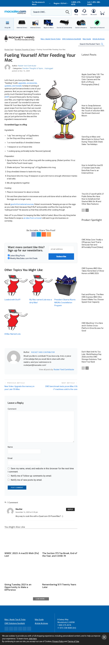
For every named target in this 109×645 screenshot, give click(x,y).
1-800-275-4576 (76, 3)
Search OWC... (39, 12)
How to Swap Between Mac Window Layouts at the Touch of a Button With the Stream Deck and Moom (93, 111)
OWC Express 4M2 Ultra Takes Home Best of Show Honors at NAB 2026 (93, 270)
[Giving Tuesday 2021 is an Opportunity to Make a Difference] (22, 572)
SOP (7, 97)
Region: (60, 3)
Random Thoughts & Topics (32, 68)
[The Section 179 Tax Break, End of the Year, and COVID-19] (59, 541)
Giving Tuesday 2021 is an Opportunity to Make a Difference (18, 587)
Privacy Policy (58, 641)
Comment (12, 409)
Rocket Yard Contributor (27, 66)
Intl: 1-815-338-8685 (93, 3)
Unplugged (49, 68)
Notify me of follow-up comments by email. (31, 476)
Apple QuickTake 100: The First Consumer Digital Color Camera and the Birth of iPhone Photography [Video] (93, 79)
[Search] (67, 13)
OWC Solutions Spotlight (71, 39)
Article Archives (98, 39)
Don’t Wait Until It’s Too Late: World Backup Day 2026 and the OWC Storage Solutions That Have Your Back (91, 357)
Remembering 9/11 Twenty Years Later (59, 586)
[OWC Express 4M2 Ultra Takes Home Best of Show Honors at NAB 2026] (93, 259)
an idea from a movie (32, 218)
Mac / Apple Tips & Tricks (50, 39)
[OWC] (15, 12)
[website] (24, 369)
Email (10, 458)
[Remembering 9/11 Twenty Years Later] (59, 572)
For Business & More (38, 3)
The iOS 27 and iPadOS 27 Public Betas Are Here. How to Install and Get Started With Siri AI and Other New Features (93, 199)
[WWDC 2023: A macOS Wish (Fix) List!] (22, 541)
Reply (70, 509)
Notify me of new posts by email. (26, 480)
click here (33, 639)
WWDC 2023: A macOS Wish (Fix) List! (22, 554)
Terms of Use (73, 641)
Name (10, 447)
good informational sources (22, 204)
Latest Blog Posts (17, 256)
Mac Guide (87, 39)
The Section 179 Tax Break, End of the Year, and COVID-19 (59, 554)
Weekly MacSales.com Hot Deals (23, 258)
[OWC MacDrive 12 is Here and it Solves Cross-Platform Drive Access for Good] (93, 313)
